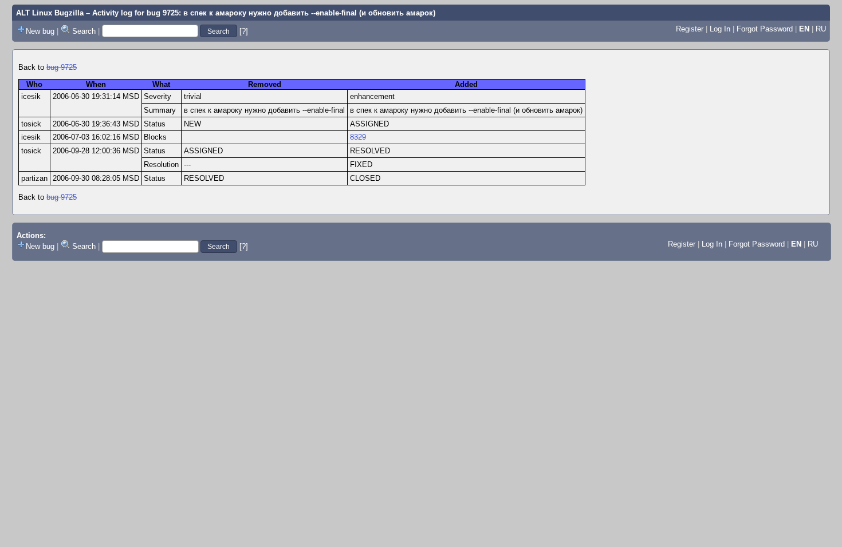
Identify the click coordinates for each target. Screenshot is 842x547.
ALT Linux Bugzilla (50, 13)
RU (821, 29)
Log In (720, 29)
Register (689, 29)
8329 (358, 137)
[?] (243, 31)
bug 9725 (61, 67)
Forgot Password (765, 29)
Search (84, 31)
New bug (40, 31)
